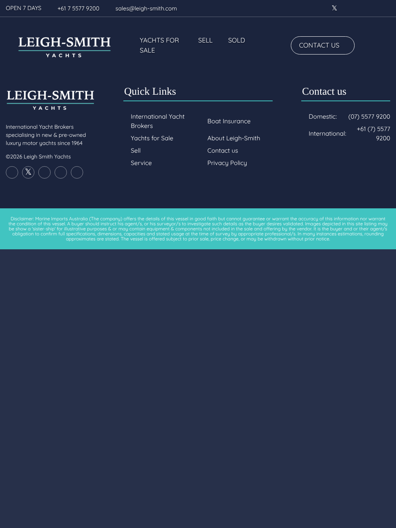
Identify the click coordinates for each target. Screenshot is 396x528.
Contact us (319, 45)
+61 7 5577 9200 (78, 8)
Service (141, 163)
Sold (236, 40)
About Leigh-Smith (233, 138)
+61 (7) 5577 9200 (373, 133)
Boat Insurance (229, 121)
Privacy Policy (227, 163)
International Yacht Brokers (157, 120)
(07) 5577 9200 (369, 116)
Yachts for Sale (159, 45)
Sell (205, 40)
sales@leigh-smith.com (146, 8)
